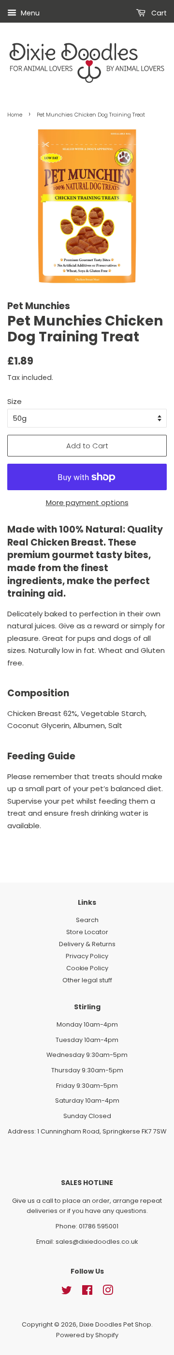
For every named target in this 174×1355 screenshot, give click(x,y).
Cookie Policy (87, 968)
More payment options (87, 502)
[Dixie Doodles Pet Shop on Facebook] (87, 1292)
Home (14, 114)
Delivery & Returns (87, 944)
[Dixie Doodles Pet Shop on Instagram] (107, 1292)
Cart (158, 13)
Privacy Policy (87, 956)
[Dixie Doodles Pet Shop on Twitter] (66, 1292)
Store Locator (87, 932)
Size (14, 401)
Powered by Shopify (87, 1335)
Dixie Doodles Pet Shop (115, 1324)
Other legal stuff (87, 980)
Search (87, 920)
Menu (29, 13)
